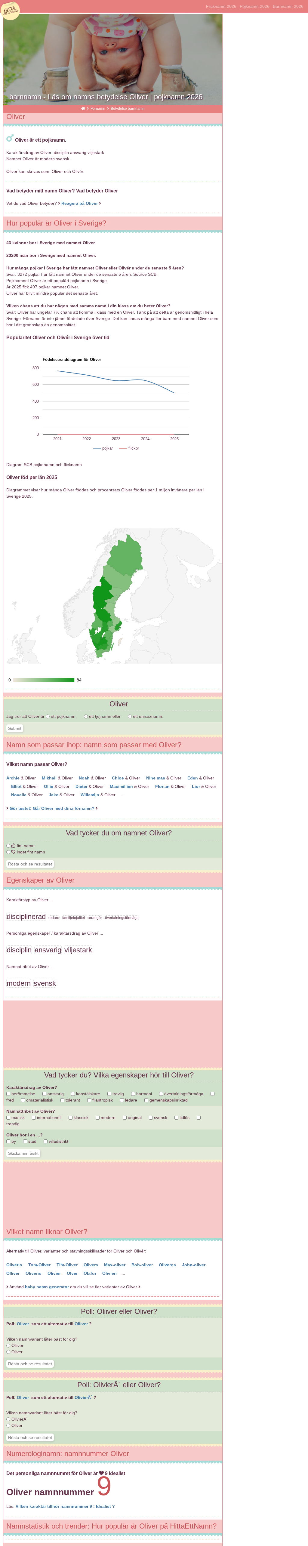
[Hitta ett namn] (83, 108)
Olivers (91, 1264)
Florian (163, 786)
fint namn (25, 845)
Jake (54, 794)
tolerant (72, 1100)
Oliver (23, 1323)
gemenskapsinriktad (168, 1100)
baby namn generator (47, 1286)
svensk (160, 1117)
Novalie (19, 794)
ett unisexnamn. (147, 716)
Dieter (82, 786)
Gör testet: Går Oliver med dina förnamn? (53, 808)
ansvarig (55, 1093)
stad (31, 1141)
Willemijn (90, 794)
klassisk (80, 1117)
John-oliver (194, 1264)
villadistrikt (58, 1141)
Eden (193, 778)
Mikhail (50, 778)
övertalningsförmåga (183, 1093)
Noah (85, 778)
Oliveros (168, 1264)
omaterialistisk (39, 1100)
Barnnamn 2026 (288, 6)
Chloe (118, 778)
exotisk (17, 1117)
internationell (48, 1117)
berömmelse (22, 1093)
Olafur (90, 1273)
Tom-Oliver (40, 1264)
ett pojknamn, (64, 716)
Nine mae (156, 778)
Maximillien (122, 786)
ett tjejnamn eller (105, 716)
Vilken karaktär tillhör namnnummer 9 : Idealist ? (65, 1506)
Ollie (49, 786)
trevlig (117, 1093)
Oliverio (14, 1264)
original (134, 1117)
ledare (130, 1100)
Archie (13, 778)
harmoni (143, 1093)
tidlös (183, 1117)
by (13, 1141)
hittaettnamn (10, 11)
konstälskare (87, 1093)
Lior (196, 786)
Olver (73, 1273)
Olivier (55, 1273)
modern (108, 1117)
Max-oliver (115, 1264)
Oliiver (82, 1323)
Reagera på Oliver (79, 203)
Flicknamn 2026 (221, 6)
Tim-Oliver (68, 1264)
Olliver (13, 1273)
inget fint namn (30, 852)
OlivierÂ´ (84, 1397)
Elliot (17, 786)
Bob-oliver (142, 1264)
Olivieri (110, 1273)
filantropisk (102, 1100)
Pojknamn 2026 (255, 6)
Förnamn (98, 108)
